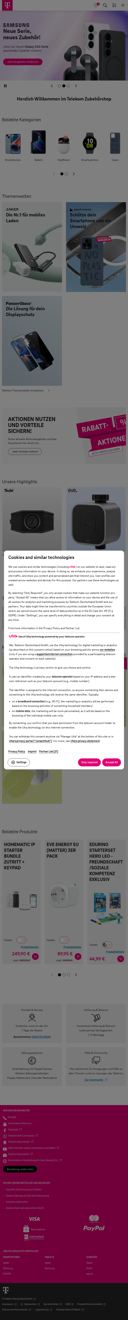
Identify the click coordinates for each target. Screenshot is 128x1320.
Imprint (32, 751)
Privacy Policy (16, 751)
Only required (89, 762)
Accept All (112, 762)
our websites (107, 649)
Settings (21, 762)
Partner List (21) (48, 751)
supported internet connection (54, 654)
